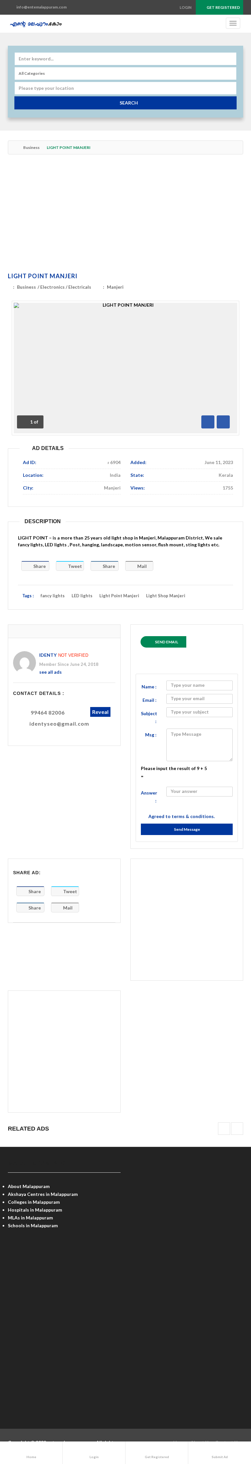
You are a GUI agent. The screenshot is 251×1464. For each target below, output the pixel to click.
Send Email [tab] (166, 641)
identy (48, 655)
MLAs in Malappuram (30, 1217)
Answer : (149, 796)
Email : (149, 700)
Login (186, 7)
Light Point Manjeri (119, 595)
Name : (149, 686)
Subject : (149, 717)
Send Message (187, 829)
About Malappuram (29, 1186)
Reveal (100, 712)
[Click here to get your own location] (231, 88)
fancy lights (53, 595)
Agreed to (181, 816)
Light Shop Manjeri (165, 595)
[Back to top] (230, 1423)
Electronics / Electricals (65, 287)
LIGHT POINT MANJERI (42, 276)
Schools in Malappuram (33, 1225)
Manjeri (115, 287)
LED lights (82, 595)
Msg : (151, 734)
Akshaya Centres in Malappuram (43, 1194)
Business (31, 147)
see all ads (50, 672)
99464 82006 (48, 712)
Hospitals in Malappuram (35, 1210)
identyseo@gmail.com (59, 723)
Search (129, 102)
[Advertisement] (125, 215)
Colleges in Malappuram (34, 1202)
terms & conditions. (193, 816)
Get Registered (223, 7)
